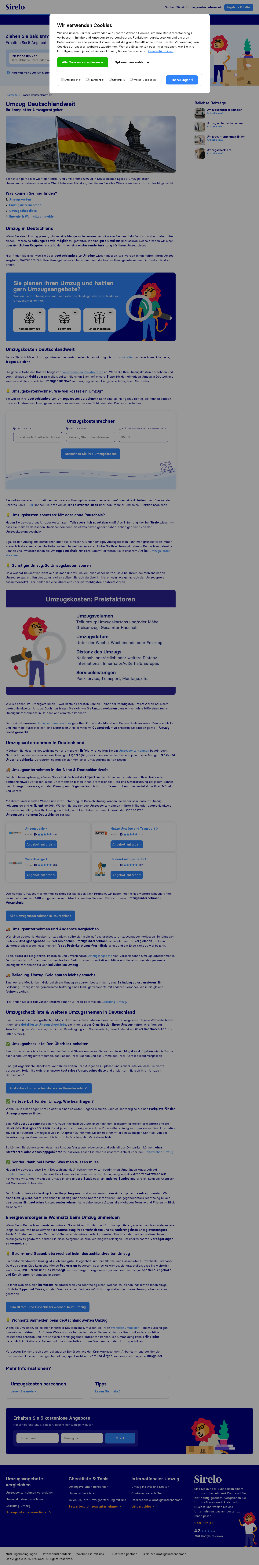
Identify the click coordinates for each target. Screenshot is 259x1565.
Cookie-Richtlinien (160, 51)
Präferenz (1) (97, 79)
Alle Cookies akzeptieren (81, 62)
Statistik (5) (119, 79)
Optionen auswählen (130, 62)
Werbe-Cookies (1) (144, 79)
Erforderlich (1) (73, 79)
